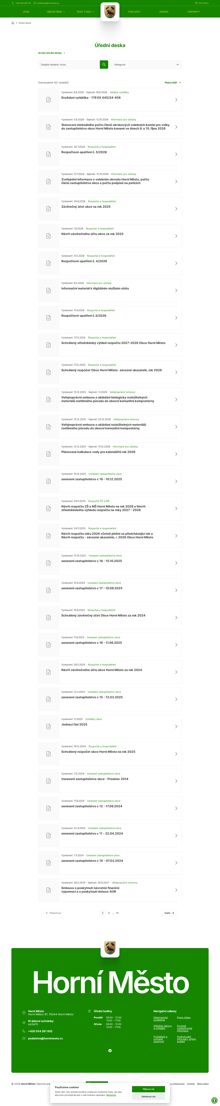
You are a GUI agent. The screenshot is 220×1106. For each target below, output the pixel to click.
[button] (56, 12)
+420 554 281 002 (23, 3)
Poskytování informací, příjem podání (186, 1039)
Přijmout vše (148, 1089)
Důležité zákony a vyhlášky (163, 1027)
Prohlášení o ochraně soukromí (160, 1039)
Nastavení (111, 1095)
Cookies (191, 1083)
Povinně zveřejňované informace (184, 1028)
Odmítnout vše (148, 1096)
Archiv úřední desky (50, 52)
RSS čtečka (204, 3)
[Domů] (12, 22)
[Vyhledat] (104, 64)
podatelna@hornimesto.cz (48, 3)
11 (117, 912)
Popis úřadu (184, 1017)
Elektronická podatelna (161, 1018)
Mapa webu (203, 1083)
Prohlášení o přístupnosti (173, 1083)
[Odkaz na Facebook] (110, 1051)
